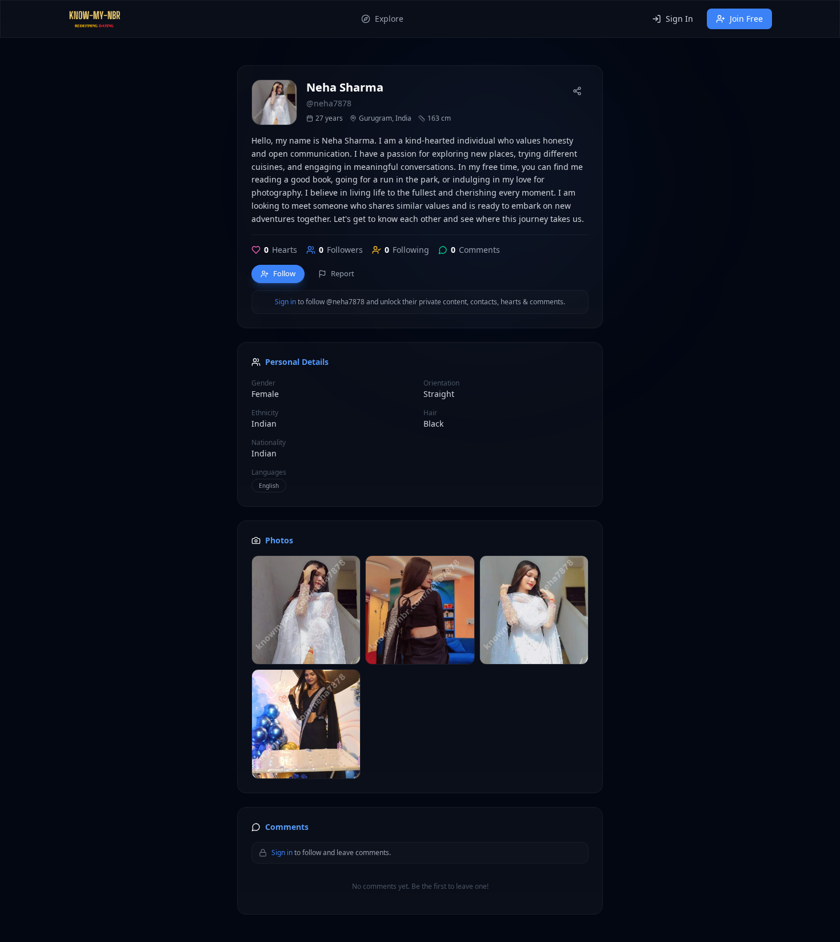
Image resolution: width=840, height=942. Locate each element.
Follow (284, 273)
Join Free (746, 18)
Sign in (285, 302)
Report (342, 273)
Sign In (679, 18)
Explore (389, 18)
